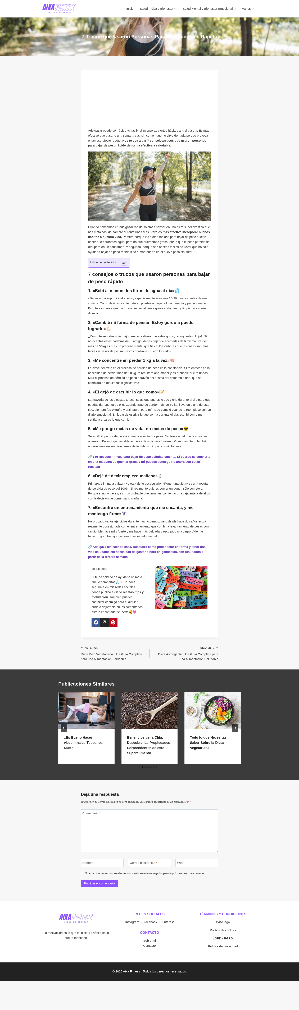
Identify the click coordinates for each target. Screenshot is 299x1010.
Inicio (130, 8)
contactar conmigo (104, 602)
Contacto (149, 945)
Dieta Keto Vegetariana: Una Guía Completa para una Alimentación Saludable (111, 653)
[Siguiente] (235, 728)
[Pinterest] (113, 622)
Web (180, 863)
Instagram (132, 922)
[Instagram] (104, 622)
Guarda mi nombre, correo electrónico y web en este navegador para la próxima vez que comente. (145, 873)
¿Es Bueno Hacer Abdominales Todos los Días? (83, 743)
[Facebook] (96, 622)
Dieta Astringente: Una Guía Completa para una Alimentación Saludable (188, 653)
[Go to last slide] (64, 728)
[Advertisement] (149, 101)
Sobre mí (149, 940)
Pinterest (167, 922)
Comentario (91, 813)
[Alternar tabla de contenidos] (122, 263)
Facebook (150, 922)
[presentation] (86, 710)
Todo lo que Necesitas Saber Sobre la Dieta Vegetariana (208, 743)
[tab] (142, 767)
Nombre (89, 863)
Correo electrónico (143, 863)
